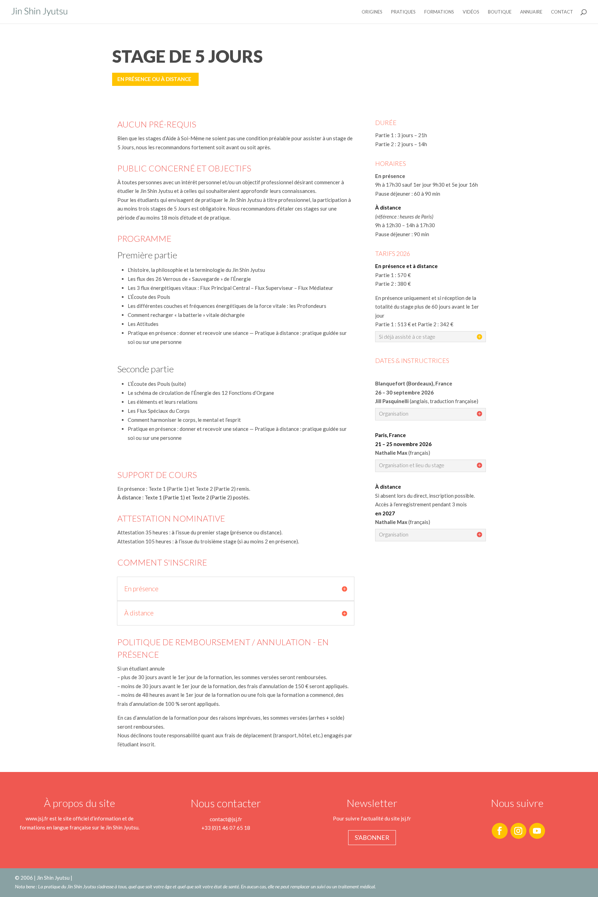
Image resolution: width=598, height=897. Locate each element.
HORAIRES (390, 163)
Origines (372, 12)
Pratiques (403, 12)
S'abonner (372, 837)
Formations (439, 12)
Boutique (499, 12)
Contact (562, 12)
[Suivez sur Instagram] (518, 831)
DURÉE (386, 122)
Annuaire (531, 12)
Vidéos (471, 12)
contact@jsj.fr (226, 819)
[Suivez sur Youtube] (537, 831)
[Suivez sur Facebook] (500, 831)
